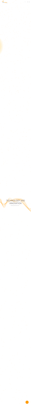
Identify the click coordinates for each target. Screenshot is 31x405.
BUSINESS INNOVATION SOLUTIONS (15, 205)
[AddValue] (5, 2)
